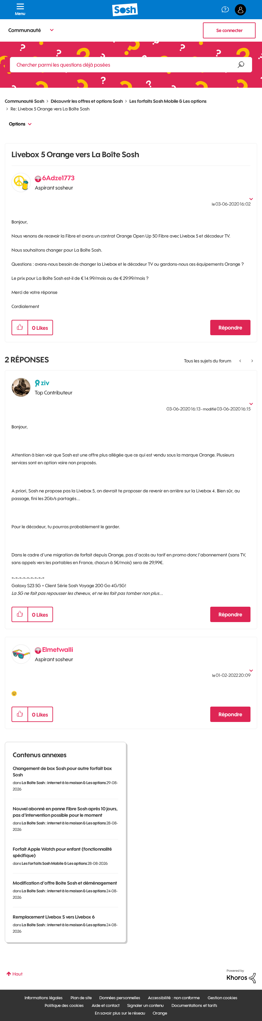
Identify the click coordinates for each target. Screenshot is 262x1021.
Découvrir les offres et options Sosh (87, 101)
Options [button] (17, 124)
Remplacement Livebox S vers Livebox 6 (54, 917)
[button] (19, 327)
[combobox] (131, 64)
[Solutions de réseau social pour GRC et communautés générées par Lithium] (241, 976)
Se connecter (229, 30)
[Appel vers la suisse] (251, 361)
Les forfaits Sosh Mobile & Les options (167, 101)
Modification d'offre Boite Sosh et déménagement (65, 883)
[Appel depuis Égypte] (240, 361)
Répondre (230, 327)
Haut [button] (17, 974)
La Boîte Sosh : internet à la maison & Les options (64, 782)
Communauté (24, 30)
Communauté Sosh (24, 101)
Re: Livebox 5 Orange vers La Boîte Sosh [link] (50, 109)
